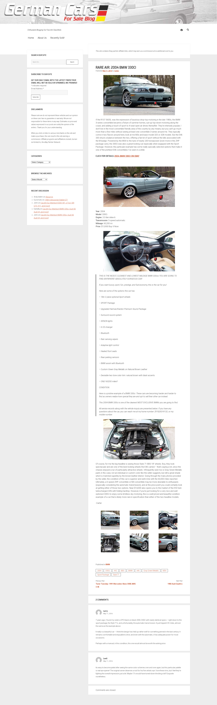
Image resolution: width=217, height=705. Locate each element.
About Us (42, 37)
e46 (138, 571)
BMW (108, 564)
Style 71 (116, 575)
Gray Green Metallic (151, 571)
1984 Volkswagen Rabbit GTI (56, 200)
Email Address (37, 89)
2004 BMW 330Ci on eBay (126, 156)
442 (115, 571)
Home (31, 37)
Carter (116, 71)
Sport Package (103, 575)
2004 (99, 571)
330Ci (107, 571)
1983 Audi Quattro (175, 584)
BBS (122, 571)
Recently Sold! (57, 37)
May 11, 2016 (107, 71)
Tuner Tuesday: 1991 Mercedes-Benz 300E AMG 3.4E (116, 585)
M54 (164, 571)
